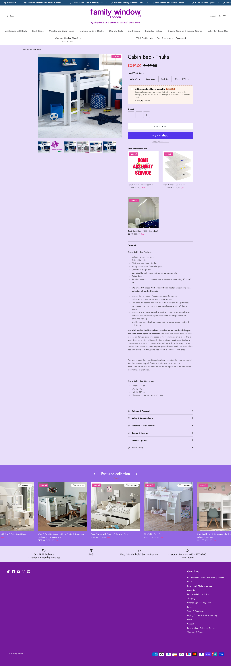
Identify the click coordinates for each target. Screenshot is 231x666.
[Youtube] (18, 571)
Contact (190, 623)
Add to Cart (160, 126)
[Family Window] (115, 16)
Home (24, 49)
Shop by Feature (154, 31)
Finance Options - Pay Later (199, 602)
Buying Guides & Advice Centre (185, 31)
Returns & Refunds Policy (198, 594)
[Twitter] (8, 571)
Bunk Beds (38, 31)
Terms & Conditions (195, 611)
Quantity (131, 109)
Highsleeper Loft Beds (15, 31)
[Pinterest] (28, 571)
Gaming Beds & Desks (92, 31)
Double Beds (116, 31)
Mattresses (134, 31)
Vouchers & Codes (195, 632)
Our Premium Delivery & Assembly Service (205, 577)
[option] (80, 96)
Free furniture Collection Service (201, 628)
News (189, 619)
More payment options (160, 142)
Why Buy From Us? (218, 31)
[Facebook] (13, 571)
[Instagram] (23, 571)
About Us (191, 590)
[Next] (119, 96)
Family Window (18, 653)
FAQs (189, 581)
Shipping (191, 598)
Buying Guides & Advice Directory (202, 615)
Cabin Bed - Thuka (34, 49)
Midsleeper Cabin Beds (61, 31)
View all (115, 478)
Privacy (190, 606)
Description (133, 245)
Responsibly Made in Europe (199, 585)
